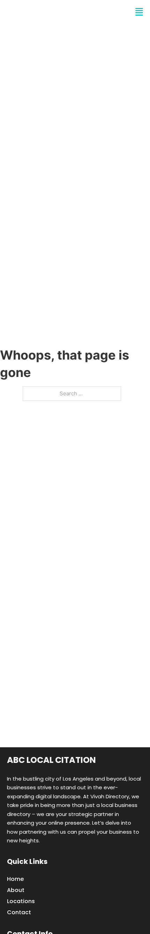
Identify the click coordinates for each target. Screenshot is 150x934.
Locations (21, 901)
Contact (19, 912)
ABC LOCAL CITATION (53, 12)
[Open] (139, 12)
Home (15, 879)
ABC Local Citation (51, 760)
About (15, 890)
